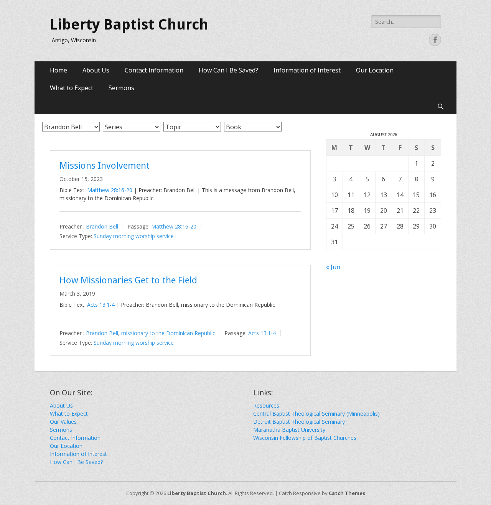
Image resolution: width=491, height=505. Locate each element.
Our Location (375, 70)
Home (58, 70)
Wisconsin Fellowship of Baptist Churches (304, 437)
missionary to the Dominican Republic (168, 333)
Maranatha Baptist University (289, 429)
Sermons (121, 88)
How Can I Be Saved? (228, 70)
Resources (266, 405)
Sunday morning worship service (134, 236)
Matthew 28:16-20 (109, 190)
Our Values (63, 421)
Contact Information (154, 70)
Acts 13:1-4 (101, 304)
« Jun (333, 267)
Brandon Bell (102, 226)
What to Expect (71, 88)
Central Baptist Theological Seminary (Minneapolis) (316, 413)
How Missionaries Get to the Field (128, 280)
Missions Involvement (104, 165)
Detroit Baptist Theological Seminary (299, 421)
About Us (95, 70)
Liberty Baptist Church (129, 24)
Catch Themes (347, 493)
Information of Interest (307, 70)
